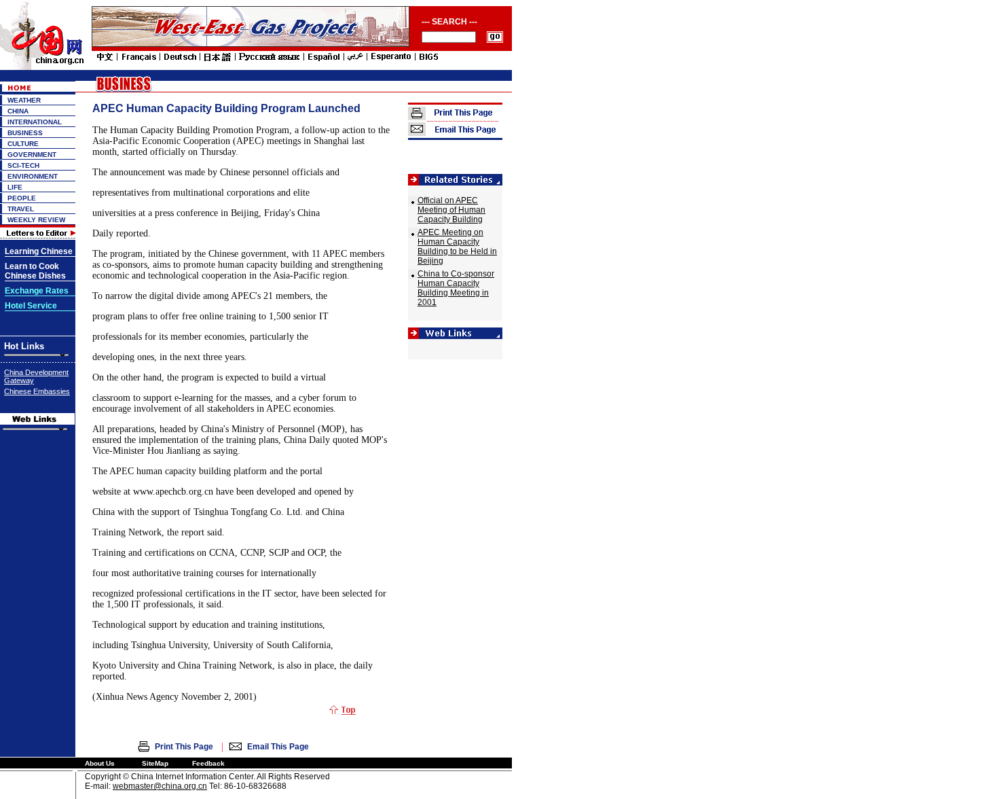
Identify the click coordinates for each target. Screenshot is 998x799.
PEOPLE (21, 198)
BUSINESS (25, 133)
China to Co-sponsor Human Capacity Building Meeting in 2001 (456, 288)
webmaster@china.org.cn (160, 786)
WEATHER (24, 100)
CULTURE (23, 143)
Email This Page (278, 746)
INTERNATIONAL (34, 122)
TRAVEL (20, 209)
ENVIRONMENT (32, 176)
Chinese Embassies (37, 391)
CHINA (18, 111)
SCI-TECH (23, 165)
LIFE (14, 187)
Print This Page (184, 746)
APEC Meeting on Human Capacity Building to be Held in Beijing (457, 247)
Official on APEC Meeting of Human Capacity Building (451, 210)
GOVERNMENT (31, 154)
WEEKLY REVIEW (36, 220)
